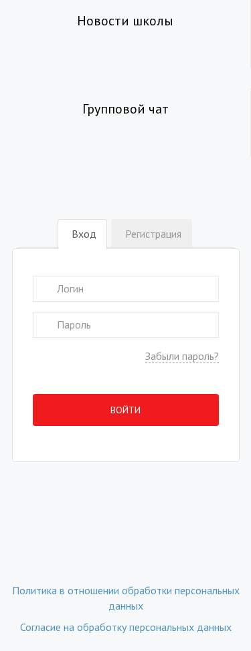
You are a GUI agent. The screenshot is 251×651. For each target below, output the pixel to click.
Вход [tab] (84, 233)
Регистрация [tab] (153, 233)
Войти (125, 410)
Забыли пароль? (182, 356)
